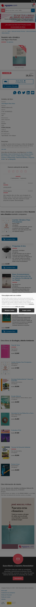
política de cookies (19, 306)
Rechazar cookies (9, 310)
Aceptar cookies (26, 310)
